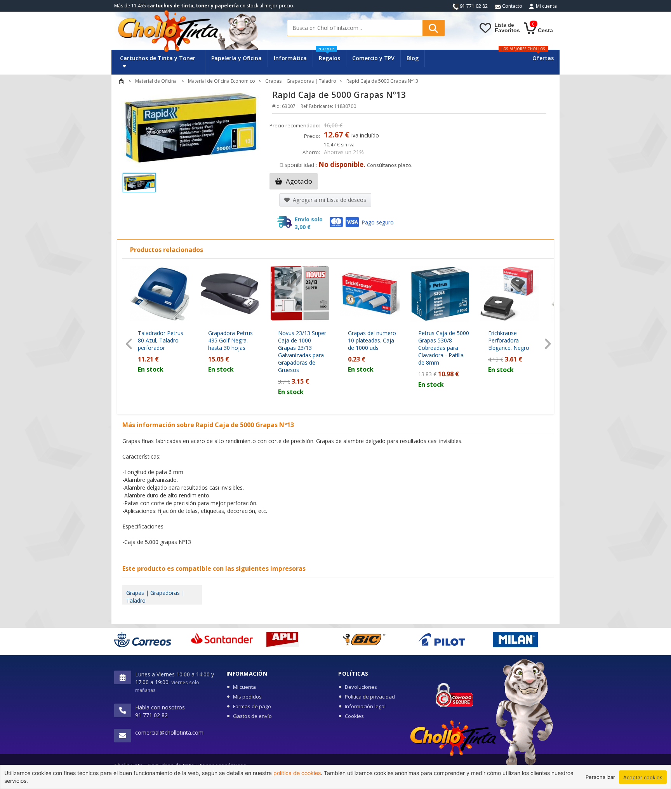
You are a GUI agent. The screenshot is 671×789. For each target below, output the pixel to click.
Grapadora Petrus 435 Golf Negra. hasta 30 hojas (230, 340)
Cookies (354, 716)
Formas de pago (252, 706)
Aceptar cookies (642, 777)
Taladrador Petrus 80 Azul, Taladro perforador (160, 340)
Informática (290, 58)
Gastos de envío (252, 716)
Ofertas (543, 58)
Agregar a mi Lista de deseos (328, 199)
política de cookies (297, 773)
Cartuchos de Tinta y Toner (157, 58)
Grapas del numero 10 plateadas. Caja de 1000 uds (372, 340)
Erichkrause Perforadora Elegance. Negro (508, 340)
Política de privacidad (370, 696)
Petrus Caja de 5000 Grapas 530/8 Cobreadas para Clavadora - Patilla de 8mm (443, 347)
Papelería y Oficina (236, 58)
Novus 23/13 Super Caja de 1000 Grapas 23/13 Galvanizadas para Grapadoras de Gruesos (302, 351)
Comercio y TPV (373, 58)
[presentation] (129, 344)
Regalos (329, 56)
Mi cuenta (546, 6)
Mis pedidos (247, 696)
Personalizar (600, 777)
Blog (413, 58)
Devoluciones (361, 686)
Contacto (511, 6)
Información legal (365, 706)
